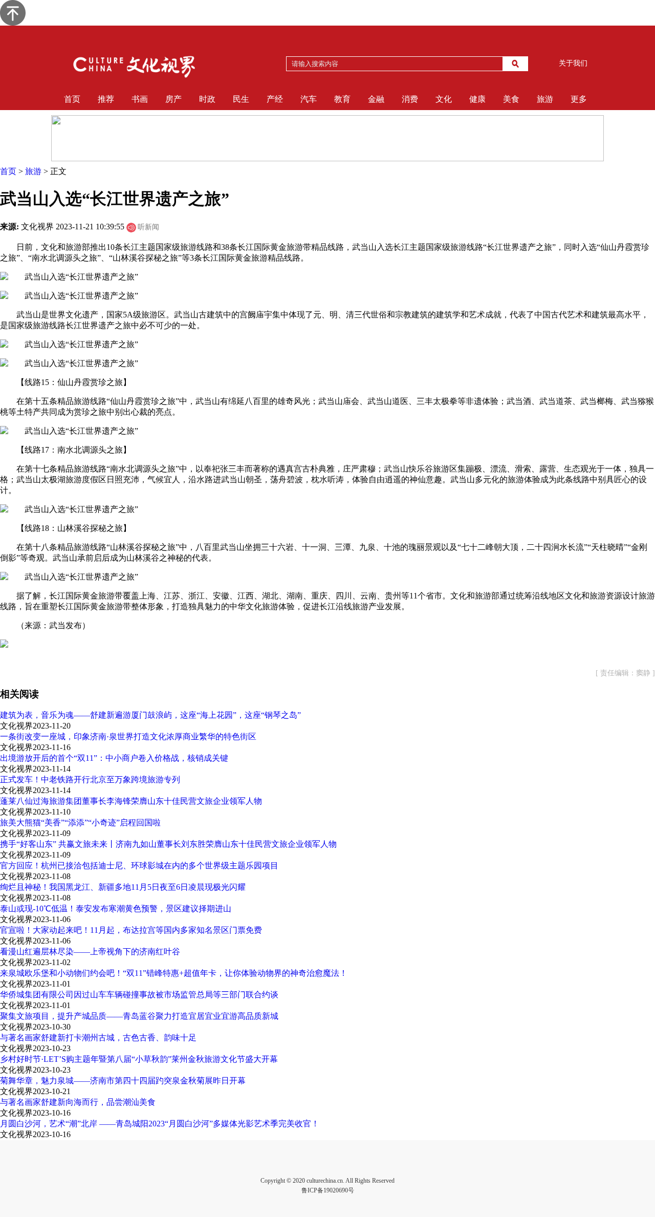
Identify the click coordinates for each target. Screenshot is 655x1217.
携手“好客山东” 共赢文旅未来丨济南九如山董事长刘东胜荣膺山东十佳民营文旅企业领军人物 (168, 844)
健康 (477, 99)
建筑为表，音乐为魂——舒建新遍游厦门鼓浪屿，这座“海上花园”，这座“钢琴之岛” (150, 715)
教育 (342, 99)
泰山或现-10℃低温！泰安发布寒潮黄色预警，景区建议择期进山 (115, 908)
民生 (241, 99)
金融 (376, 99)
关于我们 (573, 63)
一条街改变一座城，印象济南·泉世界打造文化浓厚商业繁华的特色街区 (128, 736)
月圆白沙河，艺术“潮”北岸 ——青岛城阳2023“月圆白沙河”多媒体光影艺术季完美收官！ (159, 1123)
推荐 (106, 99)
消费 (410, 99)
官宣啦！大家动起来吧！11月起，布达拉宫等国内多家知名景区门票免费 (131, 930)
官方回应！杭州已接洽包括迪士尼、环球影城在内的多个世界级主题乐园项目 (139, 865)
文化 (443, 99)
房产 (173, 99)
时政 (207, 99)
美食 (511, 99)
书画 (140, 99)
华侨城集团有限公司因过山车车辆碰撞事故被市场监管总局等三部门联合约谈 (139, 994)
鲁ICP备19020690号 (327, 1190)
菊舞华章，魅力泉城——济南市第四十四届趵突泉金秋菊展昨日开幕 (123, 1080)
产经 (275, 99)
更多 (579, 99)
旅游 (545, 99)
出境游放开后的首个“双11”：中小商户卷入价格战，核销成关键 (114, 758)
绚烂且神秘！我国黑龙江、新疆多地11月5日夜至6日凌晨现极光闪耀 (123, 887)
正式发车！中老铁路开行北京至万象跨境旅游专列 (90, 779)
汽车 (308, 99)
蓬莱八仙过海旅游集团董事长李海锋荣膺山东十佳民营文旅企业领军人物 (131, 801)
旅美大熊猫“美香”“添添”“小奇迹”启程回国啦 (80, 822)
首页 (72, 99)
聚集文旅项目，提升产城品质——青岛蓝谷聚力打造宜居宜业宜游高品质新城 (139, 1016)
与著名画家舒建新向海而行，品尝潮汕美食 (78, 1102)
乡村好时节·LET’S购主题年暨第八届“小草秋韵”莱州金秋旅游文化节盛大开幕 (139, 1059)
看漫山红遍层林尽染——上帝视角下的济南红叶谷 (90, 951)
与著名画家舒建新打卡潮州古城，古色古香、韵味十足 (98, 1037)
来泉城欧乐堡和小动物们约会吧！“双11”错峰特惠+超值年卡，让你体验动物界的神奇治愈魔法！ (173, 973)
